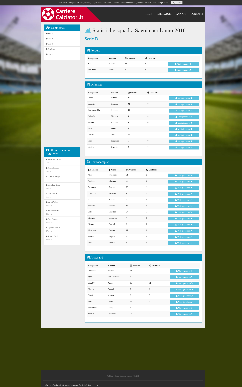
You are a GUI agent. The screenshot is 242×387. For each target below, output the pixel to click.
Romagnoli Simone (53, 161)
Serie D (50, 44)
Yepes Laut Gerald (53, 186)
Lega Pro (50, 54)
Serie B (50, 39)
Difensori (96, 84)
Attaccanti (96, 257)
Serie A (50, 34)
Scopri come (163, 3)
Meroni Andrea (52, 203)
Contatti (197, 13)
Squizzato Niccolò (53, 229)
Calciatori (164, 13)
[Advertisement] (62, 105)
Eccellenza (51, 49)
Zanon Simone (51, 195)
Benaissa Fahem (52, 212)
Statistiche (110, 376)
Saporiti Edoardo (52, 169)
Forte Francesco (52, 221)
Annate (181, 13)
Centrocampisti (99, 162)
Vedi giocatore (183, 64)
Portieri (95, 50)
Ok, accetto (177, 3)
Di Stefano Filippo (53, 178)
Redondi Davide (52, 238)
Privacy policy (92, 385)
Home (148, 13)
